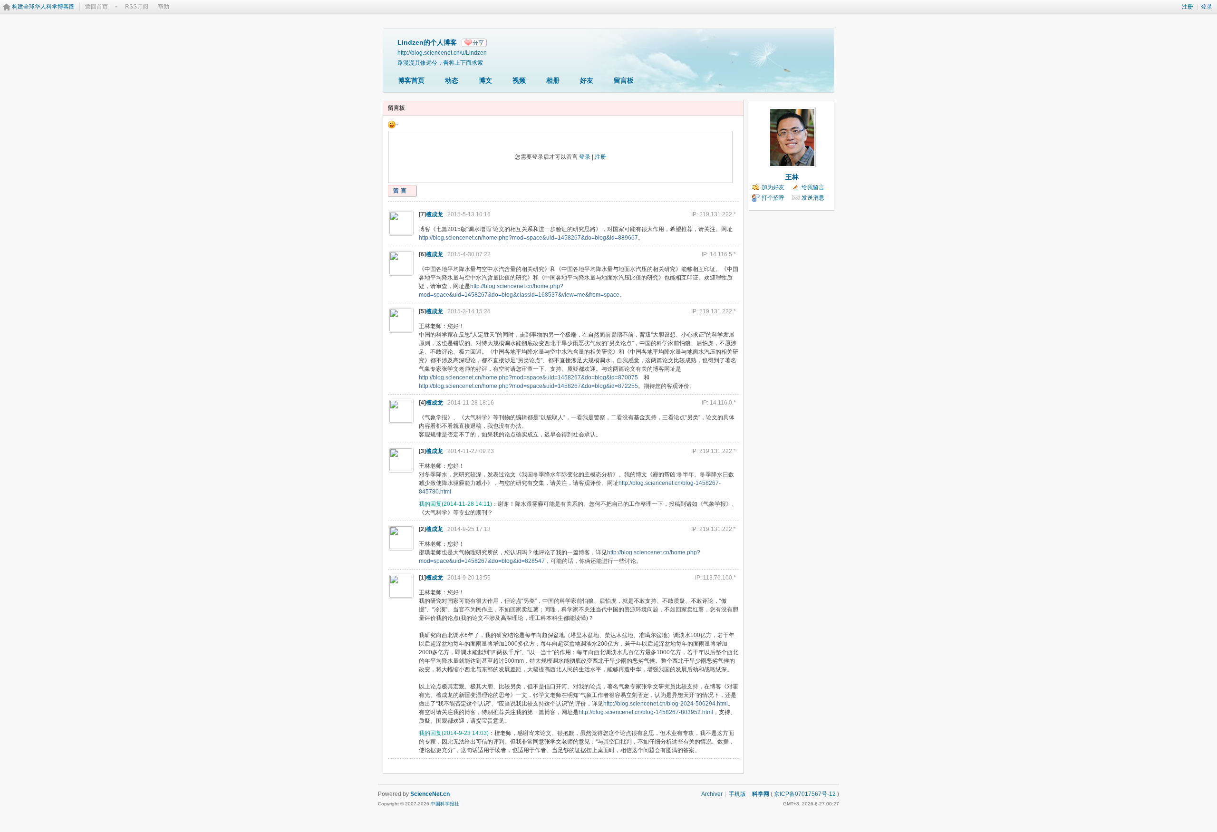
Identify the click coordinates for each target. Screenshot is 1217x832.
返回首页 (96, 6)
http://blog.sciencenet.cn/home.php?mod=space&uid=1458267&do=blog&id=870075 (528, 377)
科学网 (760, 794)
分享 (478, 42)
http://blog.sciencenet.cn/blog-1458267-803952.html (646, 712)
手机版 (737, 794)
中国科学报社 (445, 803)
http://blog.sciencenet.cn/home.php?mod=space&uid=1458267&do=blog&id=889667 (528, 237)
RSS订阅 (136, 6)
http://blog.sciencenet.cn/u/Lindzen (442, 52)
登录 (1206, 6)
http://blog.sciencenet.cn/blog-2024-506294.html (665, 703)
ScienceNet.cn (430, 794)
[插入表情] (393, 124)
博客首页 (411, 80)
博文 (485, 80)
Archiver (712, 794)
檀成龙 (434, 214)
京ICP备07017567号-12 (805, 794)
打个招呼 (773, 197)
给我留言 (813, 187)
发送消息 (813, 197)
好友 (586, 80)
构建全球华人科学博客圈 (43, 6)
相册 (553, 80)
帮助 (163, 6)
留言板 (624, 80)
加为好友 (773, 187)
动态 (451, 80)
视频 (519, 80)
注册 (1187, 6)
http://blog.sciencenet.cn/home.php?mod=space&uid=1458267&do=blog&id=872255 (528, 386)
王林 (792, 177)
